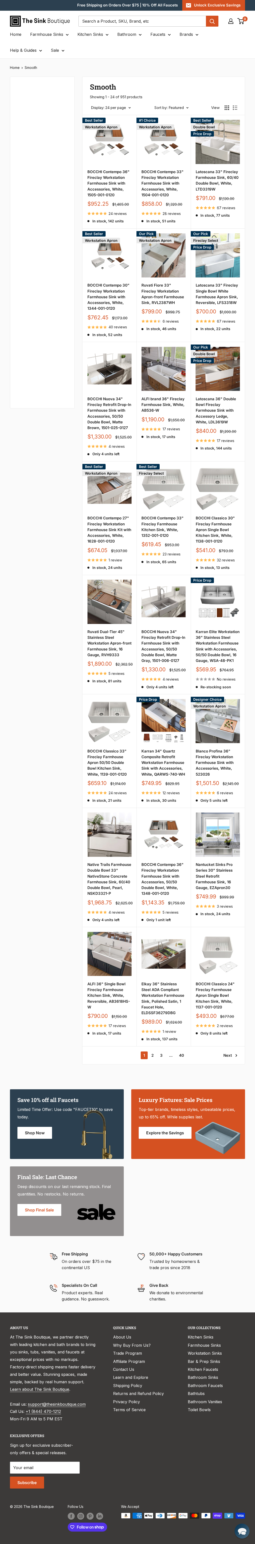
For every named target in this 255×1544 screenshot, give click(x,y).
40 (181, 1055)
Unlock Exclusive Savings (217, 5)
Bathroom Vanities (205, 1401)
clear (60, 339)
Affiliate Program (129, 1361)
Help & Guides (23, 50)
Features (25, 273)
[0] (241, 21)
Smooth (31, 67)
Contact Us (123, 1369)
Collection (26, 373)
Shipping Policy (127, 1385)
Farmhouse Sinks (46, 34)
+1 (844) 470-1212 (43, 1411)
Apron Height (29, 190)
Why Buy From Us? (132, 1345)
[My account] (230, 21)
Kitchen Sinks (90, 34)
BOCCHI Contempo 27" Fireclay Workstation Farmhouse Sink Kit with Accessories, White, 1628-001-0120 (109, 530)
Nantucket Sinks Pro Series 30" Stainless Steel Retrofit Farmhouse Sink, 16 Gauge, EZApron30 (214, 876)
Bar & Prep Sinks (204, 1361)
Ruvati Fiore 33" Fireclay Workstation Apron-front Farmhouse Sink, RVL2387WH (162, 294)
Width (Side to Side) (36, 149)
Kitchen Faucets (203, 1369)
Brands (186, 34)
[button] (242, 1531)
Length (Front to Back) (32, 170)
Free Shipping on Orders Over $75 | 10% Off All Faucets (127, 5)
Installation (27, 290)
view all (58, 84)
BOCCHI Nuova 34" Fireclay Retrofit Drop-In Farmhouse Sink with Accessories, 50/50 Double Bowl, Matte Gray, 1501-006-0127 (163, 646)
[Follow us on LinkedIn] (99, 1516)
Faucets (157, 34)
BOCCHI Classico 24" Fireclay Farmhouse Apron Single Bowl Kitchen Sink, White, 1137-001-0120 (215, 995)
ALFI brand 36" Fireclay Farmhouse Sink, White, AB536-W (163, 405)
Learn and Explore (130, 1377)
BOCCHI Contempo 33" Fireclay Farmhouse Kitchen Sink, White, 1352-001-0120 (162, 527)
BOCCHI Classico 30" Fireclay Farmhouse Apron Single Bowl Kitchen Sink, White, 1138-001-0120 (215, 530)
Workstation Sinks (205, 1353)
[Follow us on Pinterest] (90, 1516)
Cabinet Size (29, 223)
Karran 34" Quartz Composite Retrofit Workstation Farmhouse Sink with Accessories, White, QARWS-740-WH (163, 763)
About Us (122, 1337)
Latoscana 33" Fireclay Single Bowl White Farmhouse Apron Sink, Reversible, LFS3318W (217, 294)
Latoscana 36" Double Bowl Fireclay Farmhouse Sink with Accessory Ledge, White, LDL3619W (216, 410)
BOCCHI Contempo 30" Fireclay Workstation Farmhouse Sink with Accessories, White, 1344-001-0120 (108, 297)
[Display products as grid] (227, 107)
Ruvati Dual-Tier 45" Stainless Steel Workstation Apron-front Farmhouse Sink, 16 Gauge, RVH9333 (109, 643)
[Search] (212, 21)
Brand (22, 256)
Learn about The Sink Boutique (39, 1389)
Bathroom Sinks (203, 1377)
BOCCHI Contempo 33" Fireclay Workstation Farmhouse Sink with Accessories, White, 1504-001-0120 (162, 183)
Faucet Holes (29, 390)
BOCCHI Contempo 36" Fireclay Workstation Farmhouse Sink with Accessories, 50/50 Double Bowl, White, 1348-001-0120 (162, 879)
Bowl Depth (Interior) (37, 206)
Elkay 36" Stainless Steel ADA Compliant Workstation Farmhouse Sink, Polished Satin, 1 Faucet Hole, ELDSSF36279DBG (162, 998)
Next (227, 1055)
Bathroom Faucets (205, 1385)
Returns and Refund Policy (138, 1393)
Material (24, 133)
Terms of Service (129, 1409)
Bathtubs (196, 1393)
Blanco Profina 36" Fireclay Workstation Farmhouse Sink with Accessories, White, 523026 (215, 763)
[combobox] (142, 21)
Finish (22, 323)
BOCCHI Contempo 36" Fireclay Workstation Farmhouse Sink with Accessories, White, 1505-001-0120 (108, 183)
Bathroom (126, 34)
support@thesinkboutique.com (57, 1404)
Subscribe (27, 1482)
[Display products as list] (235, 107)
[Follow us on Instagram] (80, 1516)
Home (15, 34)
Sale (55, 50)
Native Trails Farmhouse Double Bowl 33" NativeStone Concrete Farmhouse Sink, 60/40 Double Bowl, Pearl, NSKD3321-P (109, 879)
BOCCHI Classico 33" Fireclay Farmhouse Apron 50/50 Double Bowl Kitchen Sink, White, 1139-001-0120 (107, 763)
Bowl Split (26, 240)
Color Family (28, 116)
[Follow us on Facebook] (71, 1516)
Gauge (23, 356)
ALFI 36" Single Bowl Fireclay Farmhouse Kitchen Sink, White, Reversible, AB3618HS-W (108, 995)
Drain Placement (32, 306)
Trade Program (127, 1353)
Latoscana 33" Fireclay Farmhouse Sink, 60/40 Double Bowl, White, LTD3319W (217, 180)
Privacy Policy (126, 1401)
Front (22, 340)
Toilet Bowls (199, 1409)
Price (21, 99)
